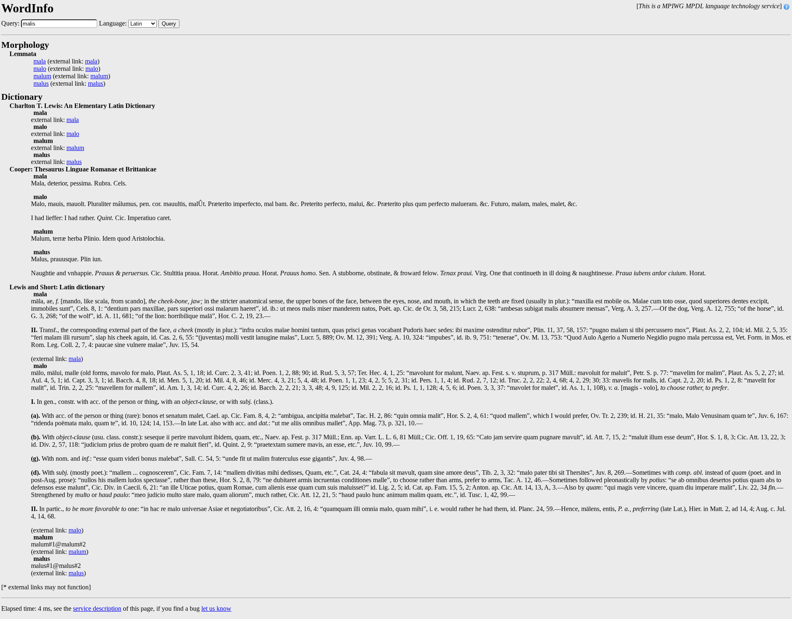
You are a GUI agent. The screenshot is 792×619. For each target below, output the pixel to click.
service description (97, 608)
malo (39, 69)
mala (39, 61)
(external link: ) (66, 61)
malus (41, 83)
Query (169, 24)
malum (42, 76)
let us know (216, 608)
